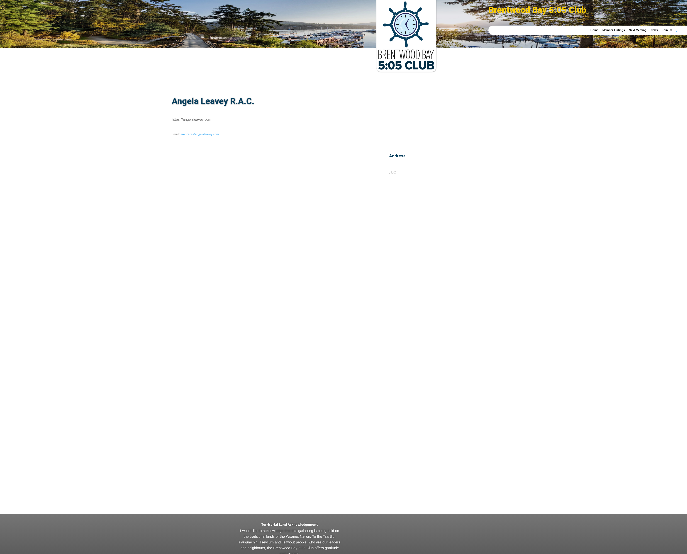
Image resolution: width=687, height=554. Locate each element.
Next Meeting (638, 30)
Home (594, 30)
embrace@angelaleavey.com (200, 134)
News (654, 30)
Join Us (667, 30)
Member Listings (613, 30)
